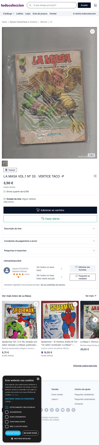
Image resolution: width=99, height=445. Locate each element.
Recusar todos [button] (30, 433)
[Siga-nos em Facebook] (46, 410)
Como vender (57, 394)
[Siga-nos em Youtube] (63, 410)
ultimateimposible (12, 260)
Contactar (79, 404)
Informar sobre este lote (85, 365)
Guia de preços (40, 13)
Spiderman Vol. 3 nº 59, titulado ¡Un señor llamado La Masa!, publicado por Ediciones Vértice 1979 (19, 343)
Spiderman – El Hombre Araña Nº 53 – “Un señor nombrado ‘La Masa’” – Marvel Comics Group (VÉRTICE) (60, 343)
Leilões (19, 13)
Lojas (28, 13)
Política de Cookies (51, 420)
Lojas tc (54, 399)
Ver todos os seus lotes (45, 268)
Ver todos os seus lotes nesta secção (45, 277)
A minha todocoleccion (84, 13)
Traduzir (11, 170)
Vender (53, 13)
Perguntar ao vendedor (84, 277)
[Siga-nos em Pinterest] (57, 410)
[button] (49, 228)
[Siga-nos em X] (52, 410)
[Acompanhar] (92, 31)
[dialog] (22, 409)
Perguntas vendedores (84, 394)
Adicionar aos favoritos (84, 268)
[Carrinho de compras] (95, 5)
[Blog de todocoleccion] (73, 410)
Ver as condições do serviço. (53, 285)
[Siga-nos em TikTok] (68, 410)
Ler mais (15, 395)
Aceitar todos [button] (12, 433)
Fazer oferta (52, 218)
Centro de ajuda (82, 389)
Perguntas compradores (85, 399)
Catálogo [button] (8, 13)
